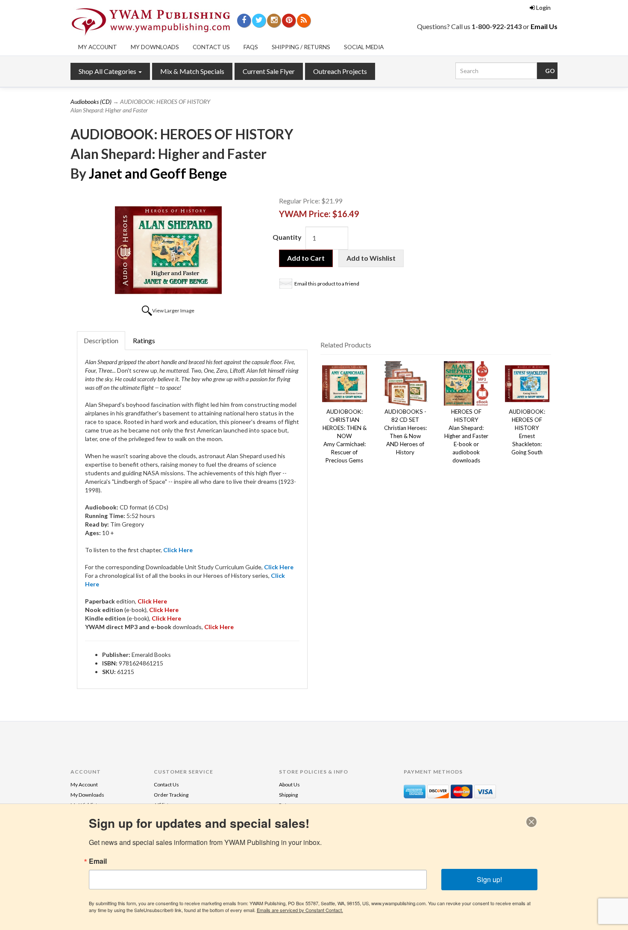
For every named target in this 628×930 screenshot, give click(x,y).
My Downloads (155, 47)
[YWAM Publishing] (151, 22)
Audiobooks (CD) (91, 101)
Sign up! (489, 879)
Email (98, 861)
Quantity (287, 237)
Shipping (288, 795)
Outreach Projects (340, 71)
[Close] (531, 822)
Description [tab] (101, 340)
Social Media (364, 47)
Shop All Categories (108, 71)
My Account (97, 47)
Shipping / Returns (301, 47)
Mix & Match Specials (192, 71)
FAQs (251, 47)
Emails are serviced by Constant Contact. (300, 909)
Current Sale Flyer (269, 71)
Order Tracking (171, 795)
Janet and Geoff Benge (158, 173)
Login (543, 7)
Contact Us (211, 47)
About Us (289, 784)
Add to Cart (306, 258)
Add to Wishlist (371, 258)
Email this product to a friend (326, 283)
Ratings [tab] (144, 340)
